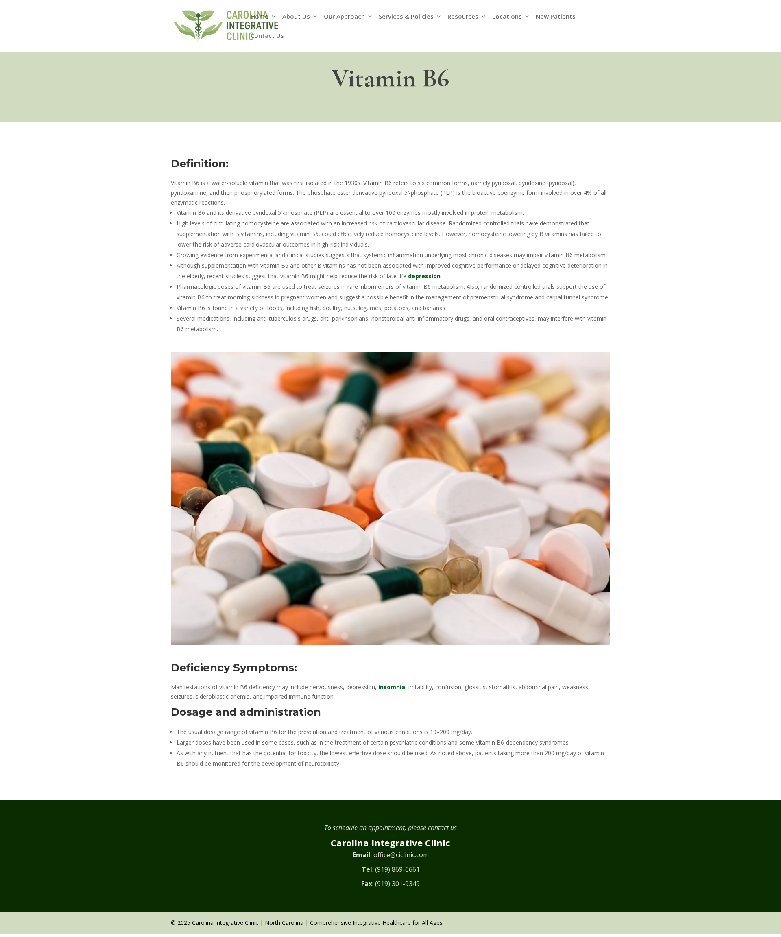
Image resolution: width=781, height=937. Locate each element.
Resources (462, 16)
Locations (507, 16)
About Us (296, 16)
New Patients (556, 16)
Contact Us (267, 36)
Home (259, 16)
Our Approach (344, 16)
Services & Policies (406, 16)
